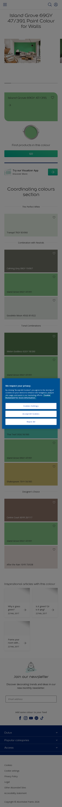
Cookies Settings (31, 406)
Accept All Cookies (31, 414)
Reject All (31, 422)
